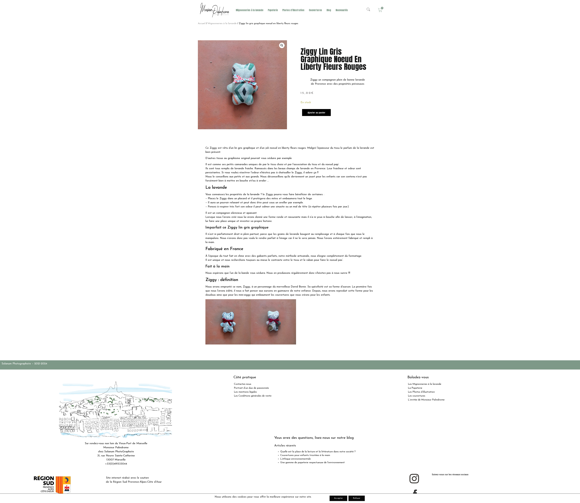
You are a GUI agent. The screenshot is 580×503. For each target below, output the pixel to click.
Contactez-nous (242, 384)
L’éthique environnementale (295, 459)
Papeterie (273, 10)
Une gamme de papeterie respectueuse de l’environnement (312, 462)
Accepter (338, 498)
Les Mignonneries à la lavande (424, 384)
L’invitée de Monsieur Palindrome (426, 400)
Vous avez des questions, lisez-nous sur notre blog (314, 438)
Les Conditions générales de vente (252, 396)
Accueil (201, 23)
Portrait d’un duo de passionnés (251, 388)
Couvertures (315, 10)
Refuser (356, 498)
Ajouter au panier (316, 112)
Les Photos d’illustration (421, 392)
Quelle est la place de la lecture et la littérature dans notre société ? (318, 452)
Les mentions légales (245, 392)
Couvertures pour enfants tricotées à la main (305, 455)
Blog (329, 10)
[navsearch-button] (368, 10)
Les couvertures (416, 396)
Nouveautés (342, 10)
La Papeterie (415, 388)
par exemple (284, 158)
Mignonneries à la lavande (249, 10)
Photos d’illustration (293, 10)
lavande (255, 194)
